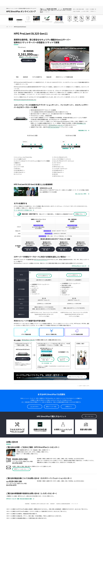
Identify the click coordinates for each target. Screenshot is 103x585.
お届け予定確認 (76, 11)
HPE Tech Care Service (53, 127)
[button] (30, 249)
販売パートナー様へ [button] (51, 406)
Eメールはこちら (46, 11)
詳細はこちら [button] (79, 214)
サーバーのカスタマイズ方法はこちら (23, 210)
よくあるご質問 (85, 11)
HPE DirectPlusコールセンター (56, 125)
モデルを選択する (22, 358)
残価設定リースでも (28, 57)
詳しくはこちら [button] (89, 416)
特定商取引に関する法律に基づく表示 (40, 503)
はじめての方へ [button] (34, 406)
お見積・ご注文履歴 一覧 (91, 9)
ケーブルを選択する (62, 359)
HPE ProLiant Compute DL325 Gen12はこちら (25, 99)
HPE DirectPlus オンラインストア (21, 11)
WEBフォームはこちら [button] (20, 469)
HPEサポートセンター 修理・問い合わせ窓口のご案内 (19, 499)
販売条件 (52, 503)
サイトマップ (75, 503)
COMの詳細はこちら (81, 123)
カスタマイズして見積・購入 (45, 359)
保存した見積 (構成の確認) (78, 9)
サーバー (11, 26)
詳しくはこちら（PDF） (81, 194)
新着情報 (27, 503)
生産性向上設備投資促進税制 (63, 503)
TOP (7, 26)
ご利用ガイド (93, 11)
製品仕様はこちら (82, 130)
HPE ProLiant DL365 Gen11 (40, 259)
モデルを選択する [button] (27, 60)
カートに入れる (45, 363)
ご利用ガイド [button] (68, 406)
